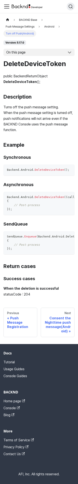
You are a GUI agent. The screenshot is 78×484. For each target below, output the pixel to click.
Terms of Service (16, 440)
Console (9, 408)
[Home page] (7, 19)
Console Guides (15, 376)
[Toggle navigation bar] (6, 6)
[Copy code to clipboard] (69, 169)
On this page (16, 52)
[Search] (71, 6)
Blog (6, 415)
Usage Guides (13, 369)
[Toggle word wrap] (61, 197)
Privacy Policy (13, 447)
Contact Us (12, 454)
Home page (12, 401)
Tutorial (9, 362)
